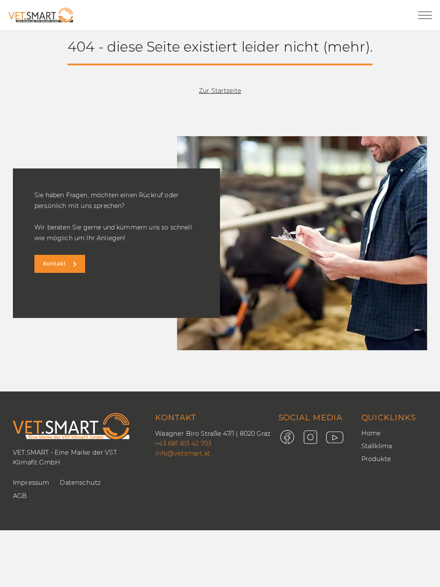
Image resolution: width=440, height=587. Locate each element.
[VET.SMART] (41, 15)
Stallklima (376, 446)
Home (371, 433)
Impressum (31, 482)
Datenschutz (80, 482)
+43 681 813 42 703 (183, 443)
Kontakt (54, 263)
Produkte (376, 459)
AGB (20, 496)
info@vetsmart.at (182, 453)
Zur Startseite (220, 91)
